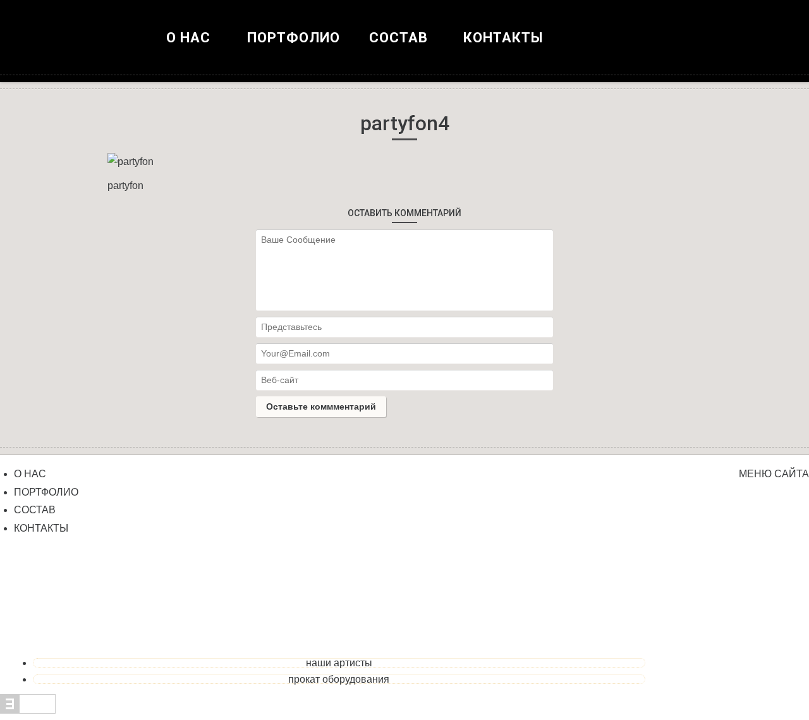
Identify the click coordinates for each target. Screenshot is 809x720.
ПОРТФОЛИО (293, 38)
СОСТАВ (35, 509)
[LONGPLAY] (404, 50)
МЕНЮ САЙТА (774, 473)
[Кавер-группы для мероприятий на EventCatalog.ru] (28, 710)
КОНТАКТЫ (503, 38)
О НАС (188, 38)
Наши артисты (339, 662)
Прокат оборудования (338, 679)
